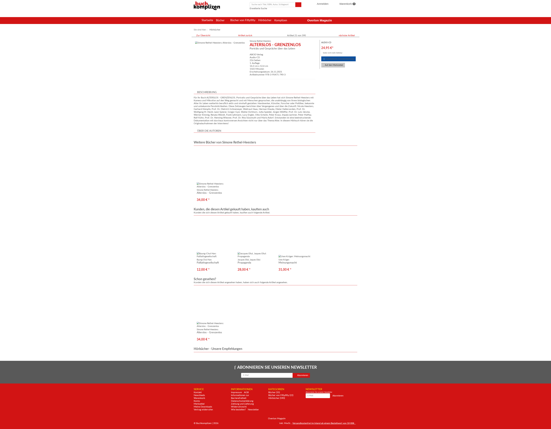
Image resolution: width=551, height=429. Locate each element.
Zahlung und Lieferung (242, 404)
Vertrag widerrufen (203, 409)
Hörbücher (264, 20)
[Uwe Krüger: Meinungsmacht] (296, 238)
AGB (246, 392)
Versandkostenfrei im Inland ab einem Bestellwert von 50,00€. (324, 423)
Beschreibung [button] (207, 92)
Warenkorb (347, 3)
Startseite (207, 20)
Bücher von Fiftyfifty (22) (280, 395)
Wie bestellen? (238, 409)
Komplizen (281, 20)
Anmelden (322, 3)
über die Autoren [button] (209, 131)
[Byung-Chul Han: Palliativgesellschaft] (214, 238)
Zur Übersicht (203, 35)
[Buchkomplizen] (207, 5)
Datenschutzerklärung (242, 401)
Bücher (220, 20)
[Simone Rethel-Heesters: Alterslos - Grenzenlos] (220, 42)
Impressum (236, 392)
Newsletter (253, 409)
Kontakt (198, 392)
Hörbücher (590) (276, 398)
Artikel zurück (245, 35)
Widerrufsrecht (239, 407)
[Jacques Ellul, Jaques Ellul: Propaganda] (255, 238)
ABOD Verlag (256, 54)
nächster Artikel (347, 35)
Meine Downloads (203, 407)
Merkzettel (199, 404)
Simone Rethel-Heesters (260, 41)
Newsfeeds (199, 395)
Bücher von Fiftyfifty (242, 20)
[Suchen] (298, 4)
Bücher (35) (274, 392)
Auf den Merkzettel (333, 65)
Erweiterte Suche (258, 8)
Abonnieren (302, 375)
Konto (197, 401)
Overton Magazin (319, 20)
